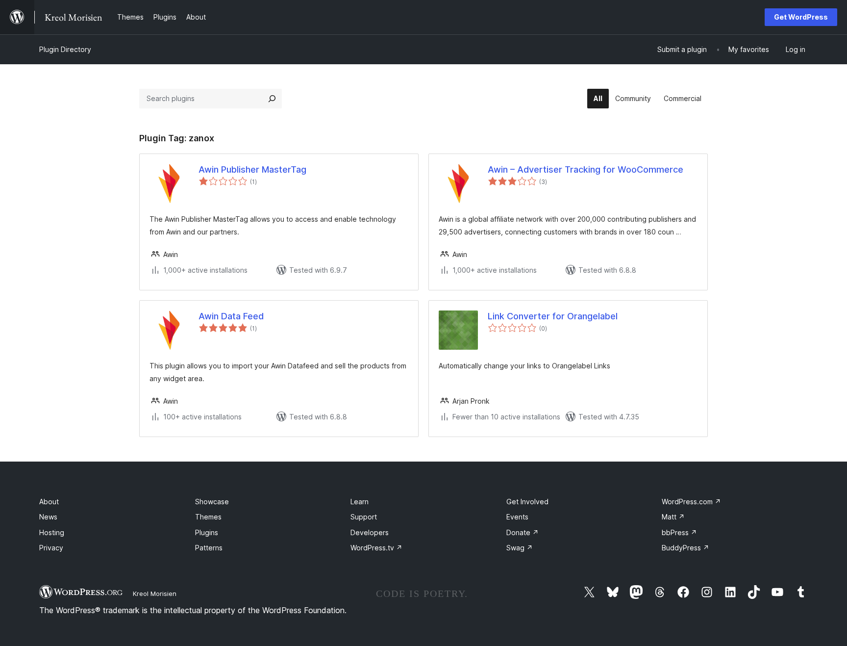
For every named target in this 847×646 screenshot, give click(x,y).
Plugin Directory (65, 49)
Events (517, 517)
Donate (522, 532)
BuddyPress (685, 547)
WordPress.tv (376, 547)
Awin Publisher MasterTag (252, 169)
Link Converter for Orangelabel (553, 316)
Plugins (206, 532)
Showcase (212, 501)
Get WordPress (801, 17)
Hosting (51, 532)
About (49, 501)
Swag (519, 547)
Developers (369, 532)
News (48, 517)
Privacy (51, 547)
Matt (673, 517)
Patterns (209, 547)
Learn (359, 501)
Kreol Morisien (154, 593)
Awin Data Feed (231, 316)
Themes (208, 517)
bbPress (679, 532)
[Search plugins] (272, 98)
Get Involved (527, 501)
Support (363, 517)
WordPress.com (691, 501)
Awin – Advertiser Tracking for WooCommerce (585, 169)
